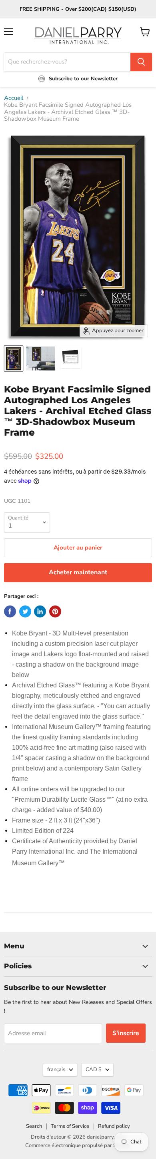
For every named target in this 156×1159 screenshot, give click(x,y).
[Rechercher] (141, 62)
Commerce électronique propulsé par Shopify (78, 1145)
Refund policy (114, 1126)
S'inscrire (125, 1033)
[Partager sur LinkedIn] (40, 611)
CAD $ (94, 1069)
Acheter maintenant (78, 572)
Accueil (13, 98)
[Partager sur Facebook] (10, 611)
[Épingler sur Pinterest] (55, 611)
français (56, 1069)
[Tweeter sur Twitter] (25, 611)
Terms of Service (70, 1126)
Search (34, 1126)
